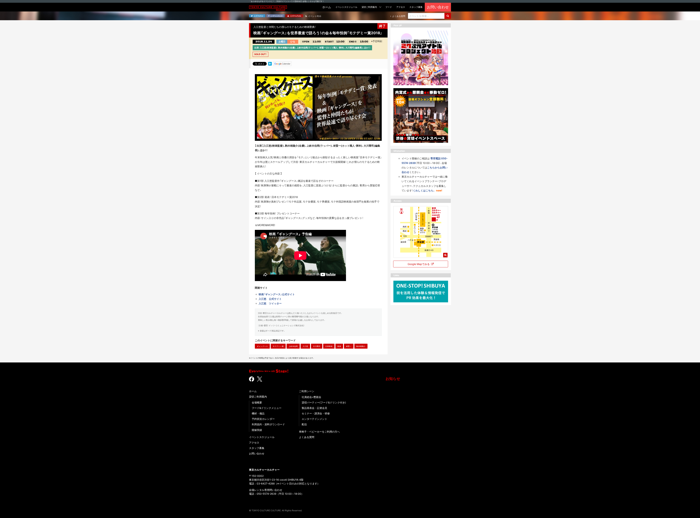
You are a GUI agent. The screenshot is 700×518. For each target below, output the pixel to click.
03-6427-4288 (266, 483)
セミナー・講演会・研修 (316, 413)
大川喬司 (316, 346)
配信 (304, 424)
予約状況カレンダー (263, 418)
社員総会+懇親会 (311, 397)
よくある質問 (306, 437)
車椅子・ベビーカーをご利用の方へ (319, 431)
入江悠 (305, 346)
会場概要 (257, 402)
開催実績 (257, 429)
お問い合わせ (256, 453)
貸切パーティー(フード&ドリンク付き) (324, 402)
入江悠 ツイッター (270, 303)
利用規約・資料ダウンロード (268, 424)
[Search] (447, 16)
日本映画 (328, 346)
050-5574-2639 (266, 493)
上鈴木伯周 (293, 346)
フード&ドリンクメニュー (266, 407)
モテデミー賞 (278, 346)
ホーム (253, 391)
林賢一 (348, 346)
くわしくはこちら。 (424, 190)
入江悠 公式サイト (270, 298)
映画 (339, 346)
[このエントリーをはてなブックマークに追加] (270, 63)
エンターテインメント (314, 418)
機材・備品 (258, 413)
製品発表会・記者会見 (314, 407)
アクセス (254, 442)
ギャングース (262, 346)
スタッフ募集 (256, 448)
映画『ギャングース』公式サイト (277, 294)
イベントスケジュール (262, 437)
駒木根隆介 (360, 346)
